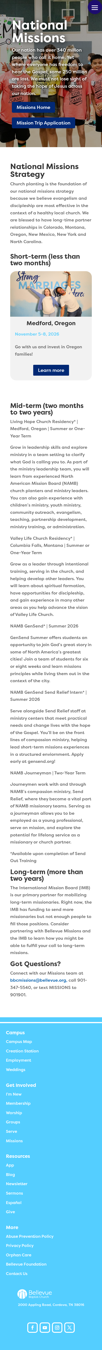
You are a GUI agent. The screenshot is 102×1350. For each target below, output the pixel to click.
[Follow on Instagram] (57, 1327)
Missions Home (33, 107)
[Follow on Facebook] (32, 1327)
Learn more (51, 370)
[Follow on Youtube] (45, 1327)
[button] (95, 7)
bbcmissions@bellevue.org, (38, 980)
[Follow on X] (69, 1327)
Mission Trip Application (43, 122)
